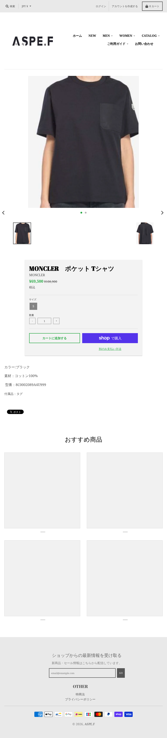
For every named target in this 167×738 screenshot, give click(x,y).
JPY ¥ (25, 6)
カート (154, 6)
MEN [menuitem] (106, 35)
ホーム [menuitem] (77, 35)
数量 (31, 315)
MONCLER (37, 275)
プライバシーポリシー (80, 699)
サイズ (32, 299)
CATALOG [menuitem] (149, 35)
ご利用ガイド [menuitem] (116, 44)
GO (121, 673)
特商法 (80, 694)
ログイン (101, 6)
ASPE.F (90, 724)
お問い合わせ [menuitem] (144, 44)
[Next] (162, 212)
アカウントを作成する (125, 6)
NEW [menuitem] (92, 35)
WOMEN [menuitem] (125, 35)
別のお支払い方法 (110, 349)
